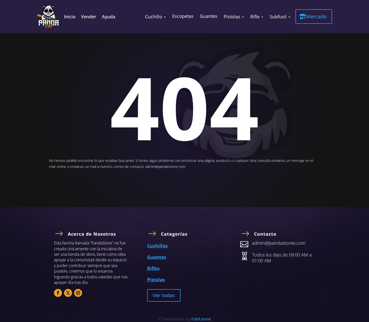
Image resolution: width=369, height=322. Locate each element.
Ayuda (108, 17)
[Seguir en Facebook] (58, 293)
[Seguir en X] (68, 293)
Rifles (153, 268)
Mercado (316, 16)
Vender (88, 17)
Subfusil (278, 17)
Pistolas (232, 17)
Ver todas (164, 295)
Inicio (70, 17)
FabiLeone (201, 319)
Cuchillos (157, 246)
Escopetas (183, 16)
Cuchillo (153, 17)
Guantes (208, 16)
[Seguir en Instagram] (78, 293)
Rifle (255, 17)
